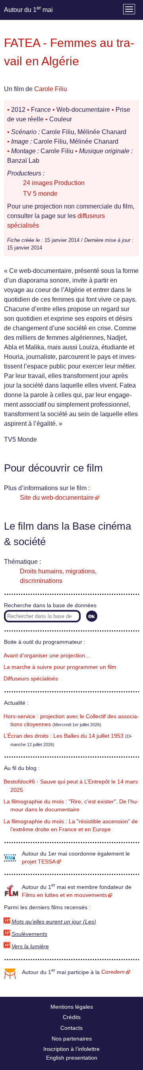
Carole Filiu (50, 89)
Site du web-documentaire (57, 497)
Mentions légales (71, 1007)
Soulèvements (29, 934)
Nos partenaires (72, 1038)
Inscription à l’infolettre (71, 1049)
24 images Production (54, 182)
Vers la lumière (30, 946)
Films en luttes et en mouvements (64, 895)
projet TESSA (39, 862)
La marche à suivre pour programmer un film (60, 667)
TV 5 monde (40, 193)
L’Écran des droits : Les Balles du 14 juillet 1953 (64, 736)
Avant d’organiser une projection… (47, 656)
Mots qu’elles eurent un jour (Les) (54, 922)
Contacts (71, 1028)
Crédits (72, 1017)
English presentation (71, 1057)
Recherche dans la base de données (50, 605)
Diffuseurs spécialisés (31, 679)
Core (113, 972)
